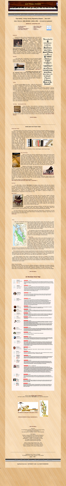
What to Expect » (37, 27)
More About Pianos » (23, 29)
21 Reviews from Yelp (33, 277)
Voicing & (20, 28)
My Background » (22, 26)
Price (24, 179)
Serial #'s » (36, 29)
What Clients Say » (38, 26)
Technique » (21, 27)
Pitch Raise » (26, 28)
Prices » (35, 28)
